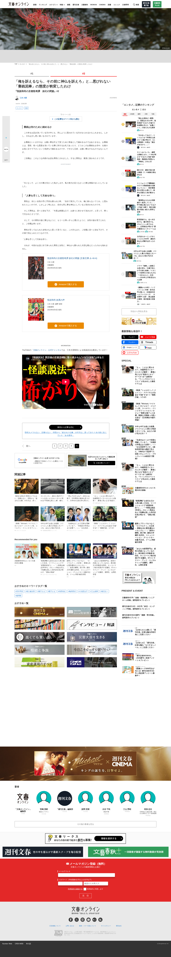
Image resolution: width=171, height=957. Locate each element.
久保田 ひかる (143, 282)
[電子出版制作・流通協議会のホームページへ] (58, 933)
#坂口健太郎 (30, 591)
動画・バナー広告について (87, 926)
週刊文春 (76, 5)
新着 (35, 5)
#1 (31, 73)
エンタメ (22, 64)
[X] (77, 920)
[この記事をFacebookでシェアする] (6, 127)
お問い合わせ (70, 926)
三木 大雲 (23, 98)
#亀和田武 (72, 591)
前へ (28, 446)
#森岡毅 (18, 596)
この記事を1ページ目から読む (67, 119)
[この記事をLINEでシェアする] (6, 142)
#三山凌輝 (94, 591)
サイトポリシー (106, 926)
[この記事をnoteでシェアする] (6, 150)
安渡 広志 (138, 261)
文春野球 (125, 5)
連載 (68, 5)
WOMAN (93, 5)
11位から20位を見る (139, 311)
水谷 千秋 (142, 177)
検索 (137, 5)
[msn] (94, 920)
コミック (116, 5)
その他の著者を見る (85, 824)
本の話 (28, 944)
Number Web (7, 944)
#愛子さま (51, 591)
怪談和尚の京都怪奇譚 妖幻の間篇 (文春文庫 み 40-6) (72, 258)
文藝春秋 (84, 5)
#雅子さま (41, 591)
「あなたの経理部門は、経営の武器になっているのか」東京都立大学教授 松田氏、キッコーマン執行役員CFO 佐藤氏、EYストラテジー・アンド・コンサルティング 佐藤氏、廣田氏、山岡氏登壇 (105, 569)
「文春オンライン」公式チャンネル (46, 350)
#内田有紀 (61, 591)
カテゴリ (52, 5)
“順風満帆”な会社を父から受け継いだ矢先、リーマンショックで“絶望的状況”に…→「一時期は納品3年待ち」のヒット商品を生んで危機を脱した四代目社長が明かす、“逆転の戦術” (53, 567)
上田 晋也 (142, 231)
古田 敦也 (150, 231)
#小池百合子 (83, 591)
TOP (16, 64)
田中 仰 (142, 130)
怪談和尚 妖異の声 (56, 300)
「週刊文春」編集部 (145, 147)
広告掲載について (55, 926)
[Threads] (82, 920)
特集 (61, 5)
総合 (144, 109)
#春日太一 (104, 591)
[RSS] (100, 920)
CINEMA (102, 5)
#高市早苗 (19, 591)
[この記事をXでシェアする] (6, 120)
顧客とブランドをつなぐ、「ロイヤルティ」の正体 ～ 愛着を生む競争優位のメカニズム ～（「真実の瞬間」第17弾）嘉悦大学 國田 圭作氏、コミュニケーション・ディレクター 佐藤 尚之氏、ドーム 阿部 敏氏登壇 (79, 569)
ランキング (43, 5)
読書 (109, 5)
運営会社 (119, 926)
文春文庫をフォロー (103, 463)
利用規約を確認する (75, 889)
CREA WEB (19, 944)
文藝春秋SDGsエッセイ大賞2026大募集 (25, 563)
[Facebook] (71, 920)
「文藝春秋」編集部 (145, 304)
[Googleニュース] (88, 920)
